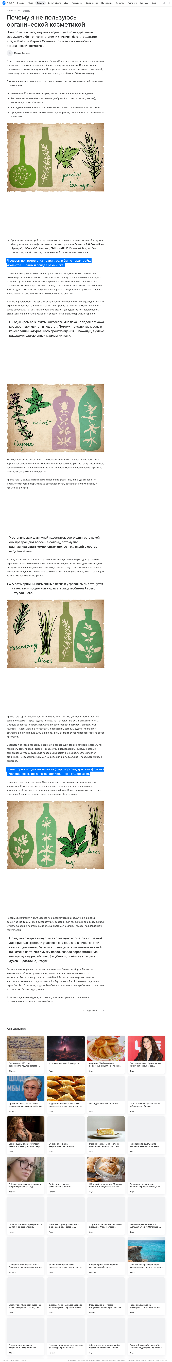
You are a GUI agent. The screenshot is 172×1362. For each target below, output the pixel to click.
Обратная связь (161, 1360)
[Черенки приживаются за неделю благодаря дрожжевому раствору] (66, 1336)
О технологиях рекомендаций (89, 1360)
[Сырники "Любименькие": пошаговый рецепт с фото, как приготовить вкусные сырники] (106, 1055)
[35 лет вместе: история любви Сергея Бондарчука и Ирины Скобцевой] (106, 1336)
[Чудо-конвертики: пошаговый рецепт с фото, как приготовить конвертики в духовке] (66, 1095)
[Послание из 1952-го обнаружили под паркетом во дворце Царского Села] (25, 1055)
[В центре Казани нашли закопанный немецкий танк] (25, 1336)
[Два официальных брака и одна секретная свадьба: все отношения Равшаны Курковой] (146, 1055)
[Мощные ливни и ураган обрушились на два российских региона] (106, 1296)
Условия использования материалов (140, 1360)
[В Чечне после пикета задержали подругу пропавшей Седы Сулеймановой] (25, 1175)
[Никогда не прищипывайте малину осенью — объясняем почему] (146, 1135)
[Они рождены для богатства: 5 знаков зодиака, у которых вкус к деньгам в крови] (25, 1135)
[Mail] (4, 3)
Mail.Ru (5, 1360)
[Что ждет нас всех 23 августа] (66, 1055)
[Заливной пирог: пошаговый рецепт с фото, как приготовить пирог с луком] (66, 1256)
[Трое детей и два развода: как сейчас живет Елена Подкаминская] (146, 1095)
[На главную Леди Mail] (10, 3)
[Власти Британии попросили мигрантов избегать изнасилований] (106, 1256)
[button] (56, 158)
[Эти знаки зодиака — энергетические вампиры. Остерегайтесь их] (66, 1135)
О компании (14, 1360)
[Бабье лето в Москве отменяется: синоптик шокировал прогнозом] (66, 1175)
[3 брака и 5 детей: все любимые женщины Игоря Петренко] (106, 1216)
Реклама (24, 1360)
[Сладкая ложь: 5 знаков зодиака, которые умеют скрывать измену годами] (66, 1296)
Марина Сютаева (22, 53)
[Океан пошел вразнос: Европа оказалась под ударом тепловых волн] (146, 1256)
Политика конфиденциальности (113, 1360)
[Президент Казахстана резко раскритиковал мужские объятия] (25, 1095)
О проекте (72, 1360)
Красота (26, 11)
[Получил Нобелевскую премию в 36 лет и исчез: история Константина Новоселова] (25, 1216)
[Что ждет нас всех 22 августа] (106, 1095)
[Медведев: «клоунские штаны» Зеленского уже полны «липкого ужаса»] (25, 1256)
